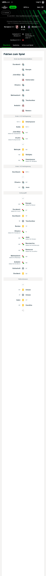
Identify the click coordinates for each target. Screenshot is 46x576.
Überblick (6, 45)
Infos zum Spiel (27, 45)
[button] (40, 7)
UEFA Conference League (4, 7)
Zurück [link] (6, 12)
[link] (13, 7)
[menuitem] (15, 7)
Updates (16, 45)
